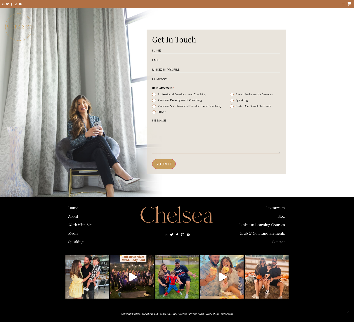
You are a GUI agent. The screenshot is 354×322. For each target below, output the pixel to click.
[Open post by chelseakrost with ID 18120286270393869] (177, 277)
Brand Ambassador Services (254, 94)
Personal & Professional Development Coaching (189, 106)
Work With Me (80, 224)
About (73, 216)
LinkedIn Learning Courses (262, 224)
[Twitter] (7, 4)
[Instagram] (16, 4)
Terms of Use (212, 313)
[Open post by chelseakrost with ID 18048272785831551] (267, 277)
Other (162, 112)
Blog (281, 216)
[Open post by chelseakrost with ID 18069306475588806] (87, 277)
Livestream (275, 207)
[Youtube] (20, 4)
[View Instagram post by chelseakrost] (105, 294)
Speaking (241, 100)
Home (73, 207)
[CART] (348, 3)
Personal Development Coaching (180, 100)
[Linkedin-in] (3, 4)
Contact (278, 241)
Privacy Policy (196, 313)
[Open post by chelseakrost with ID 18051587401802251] (132, 277)
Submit (164, 164)
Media (73, 233)
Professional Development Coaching (182, 94)
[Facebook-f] (11, 4)
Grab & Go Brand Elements (253, 106)
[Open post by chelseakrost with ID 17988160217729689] (222, 277)
